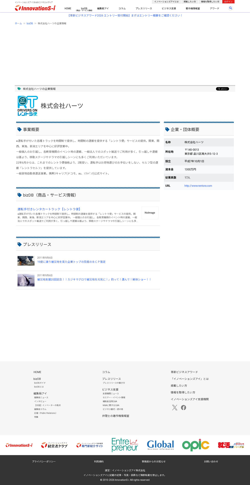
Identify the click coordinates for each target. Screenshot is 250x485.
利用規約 (99, 461)
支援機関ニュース (111, 393)
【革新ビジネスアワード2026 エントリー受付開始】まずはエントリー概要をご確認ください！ (125, 15)
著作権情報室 (193, 8)
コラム (122, 8)
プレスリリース (144, 8)
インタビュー (40, 401)
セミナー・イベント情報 (114, 397)
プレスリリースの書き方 (114, 383)
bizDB (84, 8)
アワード (214, 8)
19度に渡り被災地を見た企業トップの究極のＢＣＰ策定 (71, 261)
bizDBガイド (40, 383)
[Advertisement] (117, 53)
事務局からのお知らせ (154, 461)
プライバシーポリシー (44, 461)
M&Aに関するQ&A (111, 405)
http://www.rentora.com (198, 185)
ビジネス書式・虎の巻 (113, 409)
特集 (36, 417)
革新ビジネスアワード (184, 372)
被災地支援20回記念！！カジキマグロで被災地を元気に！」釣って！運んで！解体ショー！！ (94, 279)
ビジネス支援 (169, 8)
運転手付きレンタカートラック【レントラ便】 (50, 209)
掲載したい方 (190, 2)
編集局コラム (40, 409)
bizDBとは (39, 387)
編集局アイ (103, 8)
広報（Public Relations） (45, 413)
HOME (68, 8)
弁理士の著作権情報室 (115, 416)
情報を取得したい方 (210, 2)
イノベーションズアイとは (166, 2)
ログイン (228, 2)
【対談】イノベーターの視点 (47, 405)
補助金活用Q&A (110, 401)
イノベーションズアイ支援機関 (190, 399)
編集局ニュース (41, 397)
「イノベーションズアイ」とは (190, 379)
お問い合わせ (211, 461)
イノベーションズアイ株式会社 (128, 470)
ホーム (18, 23)
